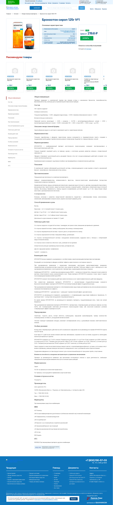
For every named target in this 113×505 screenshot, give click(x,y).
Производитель (12, 153)
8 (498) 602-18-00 (102, 2)
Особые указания (13, 142)
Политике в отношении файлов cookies (46, 499)
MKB (9, 161)
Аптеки (49, 3)
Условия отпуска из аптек (15, 149)
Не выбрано (39, 1)
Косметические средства (14, 481)
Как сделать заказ (29, 3)
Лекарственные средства (14, 475)
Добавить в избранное (81, 28)
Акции (55, 477)
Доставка (56, 488)
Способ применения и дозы (16, 126)
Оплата (56, 483)
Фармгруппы (11, 157)
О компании (62, 3)
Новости (56, 475)
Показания (11, 118)
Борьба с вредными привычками (16, 479)
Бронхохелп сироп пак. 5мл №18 (71, 79)
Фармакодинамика (13, 114)
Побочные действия (14, 130)
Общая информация (14, 98)
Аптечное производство (41, 3)
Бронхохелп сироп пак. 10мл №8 (33, 79)
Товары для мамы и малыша (36, 481)
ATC (9, 165)
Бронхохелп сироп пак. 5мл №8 (14, 79)
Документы (55, 3)
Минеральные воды (34, 479)
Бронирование (58, 486)
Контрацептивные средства (37, 477)
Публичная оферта (74, 473)
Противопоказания (13, 122)
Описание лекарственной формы (17, 106)
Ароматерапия (11, 473)
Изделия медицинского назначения (38, 475)
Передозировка (12, 138)
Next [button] (106, 77)
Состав (10, 102)
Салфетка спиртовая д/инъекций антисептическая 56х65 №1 (91, 81)
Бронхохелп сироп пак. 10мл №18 (52, 79)
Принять (73, 499)
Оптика (9, 477)
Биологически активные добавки (16, 483)
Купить (86, 38)
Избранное (22, 64)
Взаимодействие (13, 134)
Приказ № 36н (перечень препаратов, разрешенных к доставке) (76, 482)
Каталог (37, 8)
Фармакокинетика (13, 110)
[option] (15, 77)
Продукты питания (34, 473)
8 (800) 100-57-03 (85, 2)
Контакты (68, 3)
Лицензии (56, 481)
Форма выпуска (12, 145)
